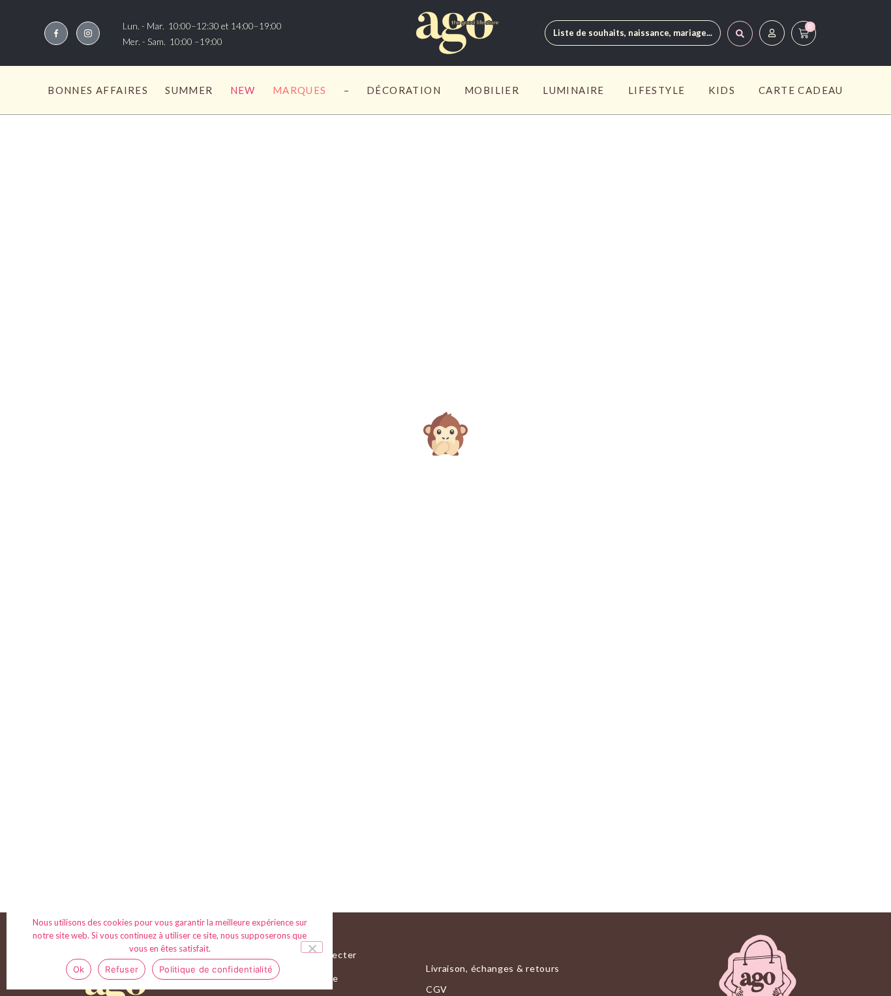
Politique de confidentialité (216, 969)
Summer (189, 90)
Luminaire (574, 90)
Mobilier (491, 90)
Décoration (404, 90)
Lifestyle (657, 90)
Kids (721, 90)
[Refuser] (312, 947)
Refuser (121, 969)
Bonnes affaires (98, 90)
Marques (300, 90)
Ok (79, 969)
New (243, 90)
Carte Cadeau (801, 90)
